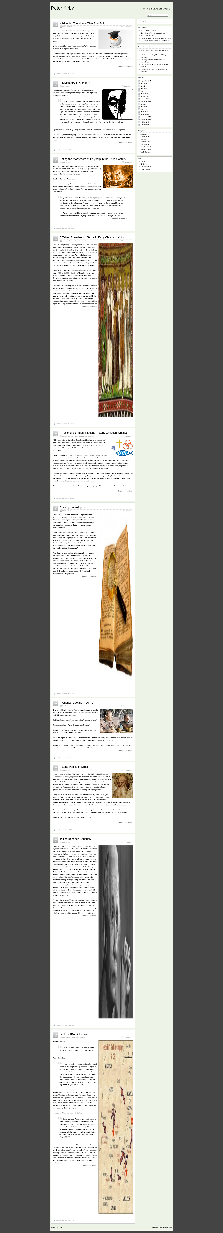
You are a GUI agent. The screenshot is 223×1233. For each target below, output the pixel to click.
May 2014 (144, 106)
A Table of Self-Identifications (66, 273)
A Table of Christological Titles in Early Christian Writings (86, 455)
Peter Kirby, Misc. (67, 26)
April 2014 (144, 109)
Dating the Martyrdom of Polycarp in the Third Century (93, 158)
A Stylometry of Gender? (75, 82)
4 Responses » (128, 436)
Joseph (73, 715)
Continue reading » (125, 66)
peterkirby (64, 73)
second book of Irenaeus (78, 846)
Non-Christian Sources (68, 706)
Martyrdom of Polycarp (88, 186)
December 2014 (146, 101)
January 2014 (145, 114)
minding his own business (82, 712)
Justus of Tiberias (73, 710)
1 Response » (128, 86)
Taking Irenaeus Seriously (75, 838)
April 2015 (144, 91)
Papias (89, 817)
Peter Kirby (62, 8)
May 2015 (144, 89)
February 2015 (145, 96)
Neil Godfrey (64, 184)
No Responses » (127, 706)
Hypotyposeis (73, 777)
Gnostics (81, 240)
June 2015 (144, 86)
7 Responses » (128, 26)
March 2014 (144, 112)
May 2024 (144, 83)
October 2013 (145, 122)
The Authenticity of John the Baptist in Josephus (156, 38)
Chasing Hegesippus (72, 507)
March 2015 (144, 94)
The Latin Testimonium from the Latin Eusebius (155, 41)
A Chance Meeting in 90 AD (76, 702)
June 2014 (144, 104)
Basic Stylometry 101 (147, 35)
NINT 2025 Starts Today (148, 30)
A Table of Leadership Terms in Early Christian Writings (93, 237)
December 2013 (146, 117)
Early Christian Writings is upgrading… (153, 33)
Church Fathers (66, 162)
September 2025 (146, 81)
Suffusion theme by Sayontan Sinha (162, 1227)
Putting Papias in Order (74, 766)
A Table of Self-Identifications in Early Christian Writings (94, 432)
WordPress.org (145, 169)
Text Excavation (89, 517)
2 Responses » (128, 240)
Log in (143, 161)
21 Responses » (127, 510)
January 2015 (145, 99)
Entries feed (144, 164)
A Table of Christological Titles (81, 270)
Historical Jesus (146, 142)
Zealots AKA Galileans (73, 1034)
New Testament (66, 86)
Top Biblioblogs (145, 152)
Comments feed (146, 166)
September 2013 (146, 125)
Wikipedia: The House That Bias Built (82, 23)
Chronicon (104, 774)
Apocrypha (65, 240)
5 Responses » (128, 842)
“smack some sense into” (87, 135)
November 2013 (146, 119)
